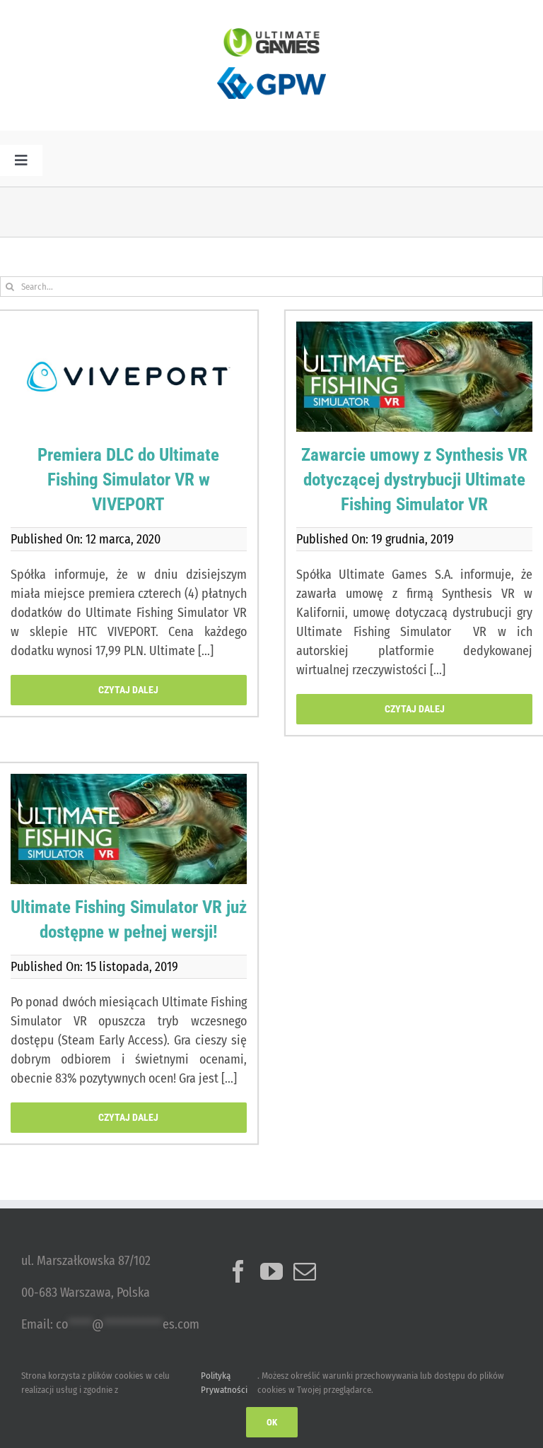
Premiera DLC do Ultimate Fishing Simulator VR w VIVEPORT (128, 479)
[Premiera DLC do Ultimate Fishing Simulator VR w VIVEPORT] (129, 377)
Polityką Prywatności (224, 1382)
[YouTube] (271, 1271)
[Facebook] (238, 1271)
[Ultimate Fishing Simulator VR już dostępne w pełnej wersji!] (129, 829)
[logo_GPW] (271, 63)
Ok (272, 1422)
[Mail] (304, 1271)
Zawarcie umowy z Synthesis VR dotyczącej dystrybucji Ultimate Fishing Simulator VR (414, 479)
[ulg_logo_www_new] (271, 34)
